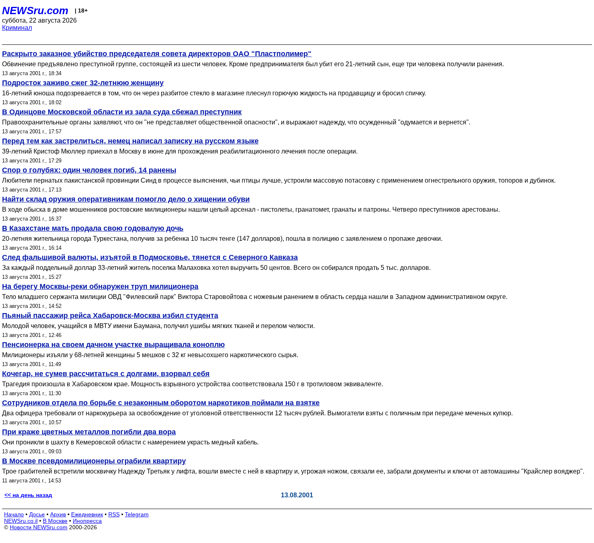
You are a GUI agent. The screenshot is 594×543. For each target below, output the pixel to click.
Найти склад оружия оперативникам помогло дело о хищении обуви (126, 199)
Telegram (137, 514)
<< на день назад (28, 495)
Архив (58, 514)
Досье (37, 514)
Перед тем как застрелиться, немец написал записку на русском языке (130, 141)
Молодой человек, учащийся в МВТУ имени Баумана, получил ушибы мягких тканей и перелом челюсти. (158, 325)
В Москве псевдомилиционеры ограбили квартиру (94, 461)
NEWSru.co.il (21, 521)
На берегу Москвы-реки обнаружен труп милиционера (100, 286)
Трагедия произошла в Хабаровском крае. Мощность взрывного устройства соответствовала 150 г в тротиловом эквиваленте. (192, 384)
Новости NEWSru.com (38, 527)
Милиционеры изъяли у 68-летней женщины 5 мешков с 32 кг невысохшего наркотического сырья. (150, 354)
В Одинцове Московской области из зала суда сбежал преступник (122, 112)
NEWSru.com (35, 10)
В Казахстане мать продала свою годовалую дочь (92, 228)
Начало (14, 514)
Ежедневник (87, 514)
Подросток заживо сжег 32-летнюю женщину (83, 83)
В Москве (55, 521)
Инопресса (87, 521)
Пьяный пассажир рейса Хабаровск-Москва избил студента (110, 315)
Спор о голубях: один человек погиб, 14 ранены (89, 170)
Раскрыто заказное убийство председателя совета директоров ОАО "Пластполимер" (157, 54)
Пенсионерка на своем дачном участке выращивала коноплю (113, 345)
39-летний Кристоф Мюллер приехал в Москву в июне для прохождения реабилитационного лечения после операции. (180, 151)
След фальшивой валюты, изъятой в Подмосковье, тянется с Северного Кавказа (150, 257)
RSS (114, 514)
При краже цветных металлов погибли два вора (89, 432)
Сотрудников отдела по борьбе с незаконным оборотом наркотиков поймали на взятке (161, 403)
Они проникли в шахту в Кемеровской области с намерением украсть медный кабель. (130, 442)
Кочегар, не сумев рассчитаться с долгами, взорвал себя (106, 374)
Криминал (17, 27)
